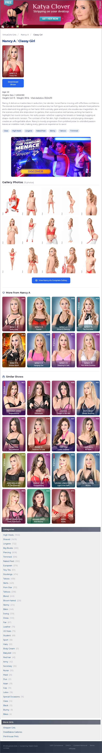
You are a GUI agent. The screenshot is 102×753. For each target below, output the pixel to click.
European (7, 565)
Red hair (7, 657)
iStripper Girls (9, 728)
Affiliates (72, 749)
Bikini (5, 609)
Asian (5, 683)
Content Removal (80, 745)
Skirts (5, 583)
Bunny (6, 710)
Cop (5, 688)
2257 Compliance (56, 745)
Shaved (6, 539)
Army (5, 662)
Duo (5, 679)
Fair (5, 622)
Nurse (6, 670)
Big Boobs (8, 548)
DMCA (68, 745)
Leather (6, 627)
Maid (5, 675)
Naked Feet (8, 561)
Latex (5, 692)
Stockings (7, 574)
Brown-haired (9, 600)
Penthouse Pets (10, 736)
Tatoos (6, 578)
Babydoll (7, 653)
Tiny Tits (7, 570)
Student (7, 635)
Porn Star (7, 587)
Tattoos (6, 592)
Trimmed (7, 557)
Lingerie (7, 544)
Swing (6, 613)
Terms (92, 745)
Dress (5, 618)
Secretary (7, 666)
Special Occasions (11, 697)
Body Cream (9, 648)
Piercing (7, 552)
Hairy (5, 644)
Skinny (6, 605)
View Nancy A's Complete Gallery (53, 280)
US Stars (7, 631)
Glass (5, 701)
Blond (6, 596)
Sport (5, 640)
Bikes (5, 714)
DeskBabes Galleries (12, 732)
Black (5, 705)
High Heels (8, 535)
